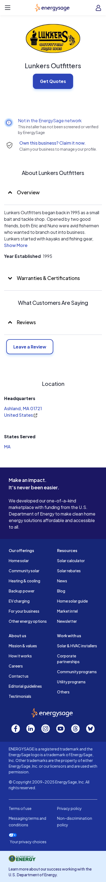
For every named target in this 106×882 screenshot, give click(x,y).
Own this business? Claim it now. (52, 143)
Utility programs (71, 681)
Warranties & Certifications (48, 278)
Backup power (22, 590)
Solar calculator (71, 560)
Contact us (19, 676)
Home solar (19, 560)
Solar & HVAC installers (77, 645)
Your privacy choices (28, 841)
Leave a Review (29, 347)
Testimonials (20, 696)
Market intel (67, 611)
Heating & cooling (24, 580)
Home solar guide (72, 600)
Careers (16, 665)
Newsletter (67, 621)
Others (63, 691)
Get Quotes (53, 81)
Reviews (26, 322)
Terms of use (20, 808)
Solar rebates (69, 570)
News (62, 580)
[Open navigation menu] (7, 7)
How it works (20, 655)
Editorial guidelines (25, 686)
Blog (61, 590)
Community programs (77, 671)
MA (7, 446)
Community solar (24, 570)
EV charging (19, 600)
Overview (28, 192)
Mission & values (23, 645)
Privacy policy (69, 808)
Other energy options (28, 621)
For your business (24, 611)
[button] (15, 246)
